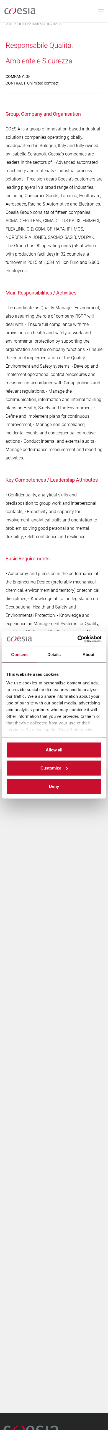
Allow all (54, 749)
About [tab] (89, 654)
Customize (50, 768)
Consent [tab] (19, 654)
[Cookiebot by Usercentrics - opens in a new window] (78, 639)
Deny (54, 786)
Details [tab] (54, 654)
